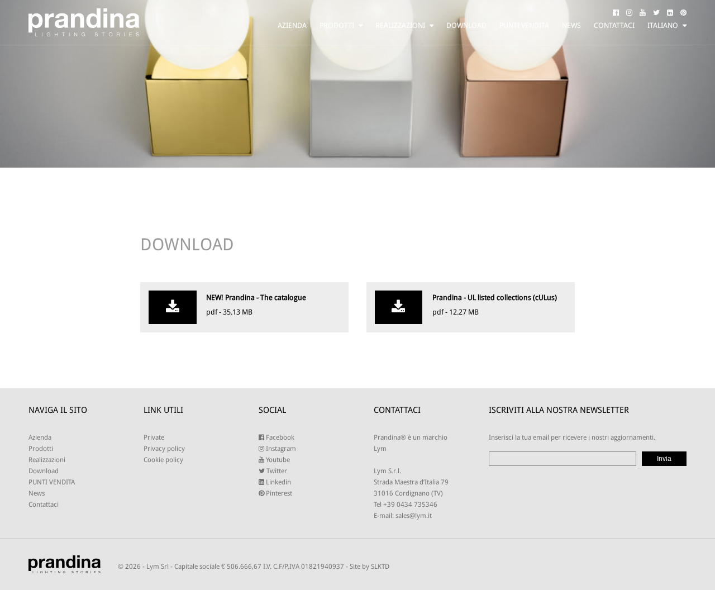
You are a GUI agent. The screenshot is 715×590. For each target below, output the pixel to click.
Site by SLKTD (369, 566)
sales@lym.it (413, 516)
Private (154, 437)
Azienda (292, 25)
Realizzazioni (400, 25)
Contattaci (614, 25)
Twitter (276, 471)
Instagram (280, 449)
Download (466, 25)
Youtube (277, 460)
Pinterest (278, 493)
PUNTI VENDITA (524, 25)
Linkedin (277, 482)
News (571, 25)
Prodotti (337, 25)
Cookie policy (163, 460)
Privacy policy (164, 449)
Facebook (279, 437)
